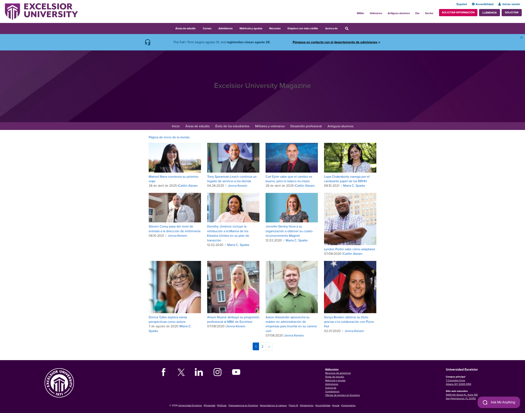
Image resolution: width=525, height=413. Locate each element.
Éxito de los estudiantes (232, 126)
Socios (429, 13)
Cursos (207, 28)
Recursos (275, 28)
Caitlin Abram (188, 185)
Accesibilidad (484, 4)
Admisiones (225, 28)
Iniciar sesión (511, 4)
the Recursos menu (283, 28)
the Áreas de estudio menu (198, 28)
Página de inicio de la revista (169, 137)
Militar (360, 13)
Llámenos (489, 13)
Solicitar (511, 12)
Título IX (293, 405)
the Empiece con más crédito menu (321, 28)
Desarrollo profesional (306, 126)
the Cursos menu (214, 28)
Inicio (176, 126)
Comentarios (348, 405)
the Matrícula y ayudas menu (265, 28)
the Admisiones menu (235, 28)
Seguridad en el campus (273, 405)
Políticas (222, 405)
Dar (417, 13)
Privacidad (209, 405)
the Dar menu (422, 12)
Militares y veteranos (270, 126)
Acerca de (331, 28)
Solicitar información (458, 12)
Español (462, 4)
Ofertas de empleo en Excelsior (342, 395)
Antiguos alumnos (399, 13)
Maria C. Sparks (354, 185)
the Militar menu (366, 12)
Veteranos (376, 13)
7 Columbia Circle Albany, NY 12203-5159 (458, 382)
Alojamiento (307, 405)
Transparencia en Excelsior (243, 405)
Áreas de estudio (185, 28)
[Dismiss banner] (521, 37)
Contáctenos (332, 391)
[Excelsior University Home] (41, 11)
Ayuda (335, 405)
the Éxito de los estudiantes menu (252, 126)
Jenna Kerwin (237, 185)
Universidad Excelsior (190, 405)
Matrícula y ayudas (251, 28)
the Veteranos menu (384, 12)
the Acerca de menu (340, 28)
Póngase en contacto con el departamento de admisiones (335, 42)
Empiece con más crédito (303, 28)
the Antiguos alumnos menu (412, 12)
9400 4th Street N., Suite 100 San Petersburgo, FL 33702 (462, 396)
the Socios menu (435, 12)
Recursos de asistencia (338, 373)
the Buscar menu (352, 28)
